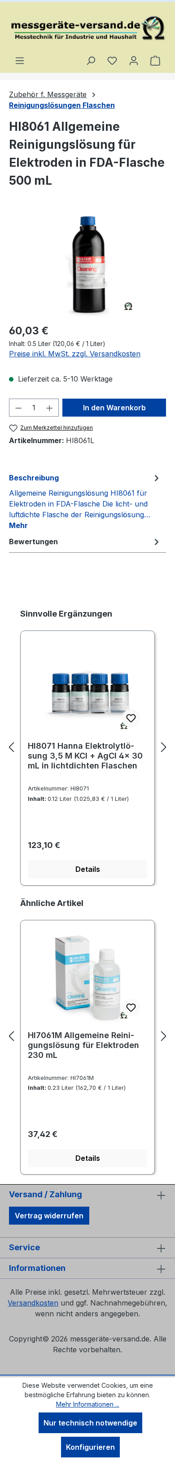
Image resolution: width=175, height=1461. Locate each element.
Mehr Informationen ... (87, 1404)
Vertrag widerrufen (49, 1215)
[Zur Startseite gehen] (87, 28)
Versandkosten (33, 1302)
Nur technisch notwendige (90, 1422)
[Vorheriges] (11, 746)
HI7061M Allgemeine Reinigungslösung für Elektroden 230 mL (83, 1045)
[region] (87, 265)
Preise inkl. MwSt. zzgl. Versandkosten (74, 353)
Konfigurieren (90, 1447)
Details (87, 869)
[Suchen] (90, 60)
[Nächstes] (164, 746)
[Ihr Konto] (133, 60)
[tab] (85, 501)
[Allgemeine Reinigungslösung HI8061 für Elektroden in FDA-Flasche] (87, 265)
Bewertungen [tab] (33, 541)
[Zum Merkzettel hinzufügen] (131, 718)
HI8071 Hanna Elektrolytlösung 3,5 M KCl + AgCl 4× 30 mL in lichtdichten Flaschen (85, 755)
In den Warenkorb (114, 407)
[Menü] (20, 60)
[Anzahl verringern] (18, 408)
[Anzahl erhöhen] (49, 408)
